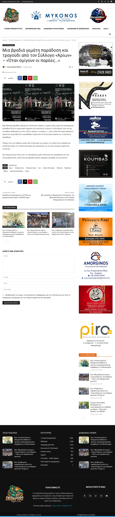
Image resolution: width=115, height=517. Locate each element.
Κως (39, 168)
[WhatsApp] (35, 78)
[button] (110, 34)
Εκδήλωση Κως (19, 168)
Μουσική (59, 168)
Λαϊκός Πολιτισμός (49, 168)
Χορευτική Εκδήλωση (16, 171)
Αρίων (11, 168)
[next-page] (7, 241)
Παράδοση (67, 168)
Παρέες (5, 171)
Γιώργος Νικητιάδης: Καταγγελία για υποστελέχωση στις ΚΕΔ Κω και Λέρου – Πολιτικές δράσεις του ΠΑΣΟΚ (100, 407)
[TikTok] (105, 1)
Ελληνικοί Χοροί (31, 168)
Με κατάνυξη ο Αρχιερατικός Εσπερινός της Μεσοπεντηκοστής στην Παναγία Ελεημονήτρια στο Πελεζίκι (57, 197)
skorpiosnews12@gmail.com (61, 506)
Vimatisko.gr (13, 165)
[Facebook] (98, 1)
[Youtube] (111, 1)
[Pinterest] (30, 78)
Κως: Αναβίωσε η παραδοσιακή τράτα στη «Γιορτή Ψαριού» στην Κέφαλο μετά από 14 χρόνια (63, 232)
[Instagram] (102, 1)
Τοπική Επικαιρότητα (15, 40)
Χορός (27, 171)
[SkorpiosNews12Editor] (3, 67)
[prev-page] (3, 241)
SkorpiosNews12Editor (14, 67)
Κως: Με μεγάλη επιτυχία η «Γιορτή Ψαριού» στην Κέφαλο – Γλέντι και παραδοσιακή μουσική (38, 232)
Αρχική (4, 40)
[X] (108, 1)
